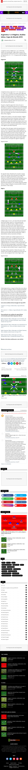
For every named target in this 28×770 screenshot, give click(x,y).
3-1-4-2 (14, 585)
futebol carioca (14, 617)
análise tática (16, 564)
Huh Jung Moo (14, 599)
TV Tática (20, 763)
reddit (21, 498)
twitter (21, 495)
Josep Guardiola (14, 605)
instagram (8, 505)
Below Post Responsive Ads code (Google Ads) (14, 354)
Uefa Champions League (7, 569)
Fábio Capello (14, 592)
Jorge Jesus (14, 601)
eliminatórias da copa (7, 573)
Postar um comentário (6, 464)
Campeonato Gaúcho (7, 575)
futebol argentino (14, 612)
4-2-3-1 (9, 562)
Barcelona (5, 571)
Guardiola (14, 594)
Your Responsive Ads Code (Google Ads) (14, 478)
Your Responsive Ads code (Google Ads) (14, 7)
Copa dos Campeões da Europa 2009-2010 (14, 587)
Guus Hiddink (14, 596)
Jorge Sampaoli (14, 603)
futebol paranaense (14, 630)
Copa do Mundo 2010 (5, 28)
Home (7, 763)
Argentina (15, 26)
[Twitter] (11, 363)
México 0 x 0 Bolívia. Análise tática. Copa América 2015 (16, 704)
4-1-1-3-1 (3, 26)
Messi (3, 29)
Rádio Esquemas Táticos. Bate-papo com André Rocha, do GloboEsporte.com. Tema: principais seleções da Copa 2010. (14, 326)
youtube (21, 505)
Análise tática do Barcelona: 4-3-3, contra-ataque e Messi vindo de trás (13, 532)
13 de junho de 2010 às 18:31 (11, 437)
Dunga (14, 590)
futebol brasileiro (14, 614)
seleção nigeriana (20, 29)
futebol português (14, 637)
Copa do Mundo (21, 26)
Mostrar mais (23, 375)
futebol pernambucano (14, 634)
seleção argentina (12, 29)
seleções (9, 23)
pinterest (8, 502)
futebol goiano (14, 623)
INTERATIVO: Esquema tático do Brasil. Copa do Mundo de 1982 (16, 733)
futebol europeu (14, 619)
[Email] (20, 363)
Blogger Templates (13, 766)
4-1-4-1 (4, 566)
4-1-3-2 (7, 26)
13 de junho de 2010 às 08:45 (11, 431)
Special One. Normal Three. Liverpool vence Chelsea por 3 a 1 (15, 1)
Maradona (24, 28)
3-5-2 (22, 564)
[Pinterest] (17, 363)
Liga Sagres (14, 608)
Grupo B (12, 28)
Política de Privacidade (14, 764)
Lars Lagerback (18, 28)
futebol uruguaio (14, 639)
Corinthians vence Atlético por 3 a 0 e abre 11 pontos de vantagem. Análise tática (17, 670)
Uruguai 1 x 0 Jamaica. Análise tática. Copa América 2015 (16, 544)
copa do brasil (16, 573)
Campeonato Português (17, 575)
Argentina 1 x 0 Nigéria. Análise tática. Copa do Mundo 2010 (14, 396)
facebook (8, 495)
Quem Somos (13, 763)
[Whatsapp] (14, 363)
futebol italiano (14, 626)
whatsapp (8, 498)
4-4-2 (11, 26)
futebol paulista (14, 632)
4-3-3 (14, 562)
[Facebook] (9, 363)
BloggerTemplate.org (14, 767)
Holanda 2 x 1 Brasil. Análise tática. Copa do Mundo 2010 (16, 538)
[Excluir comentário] (18, 431)
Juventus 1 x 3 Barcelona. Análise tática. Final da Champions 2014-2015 (17, 664)
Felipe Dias (7, 416)
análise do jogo (17, 569)
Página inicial (4, 23)
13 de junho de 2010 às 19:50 (11, 462)
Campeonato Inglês (12, 571)
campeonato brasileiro (7, 564)
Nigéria (6, 29)
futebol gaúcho (14, 621)
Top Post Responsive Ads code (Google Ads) (14, 46)
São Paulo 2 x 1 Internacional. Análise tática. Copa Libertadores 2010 (16, 550)
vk (21, 502)
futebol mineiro (14, 628)
